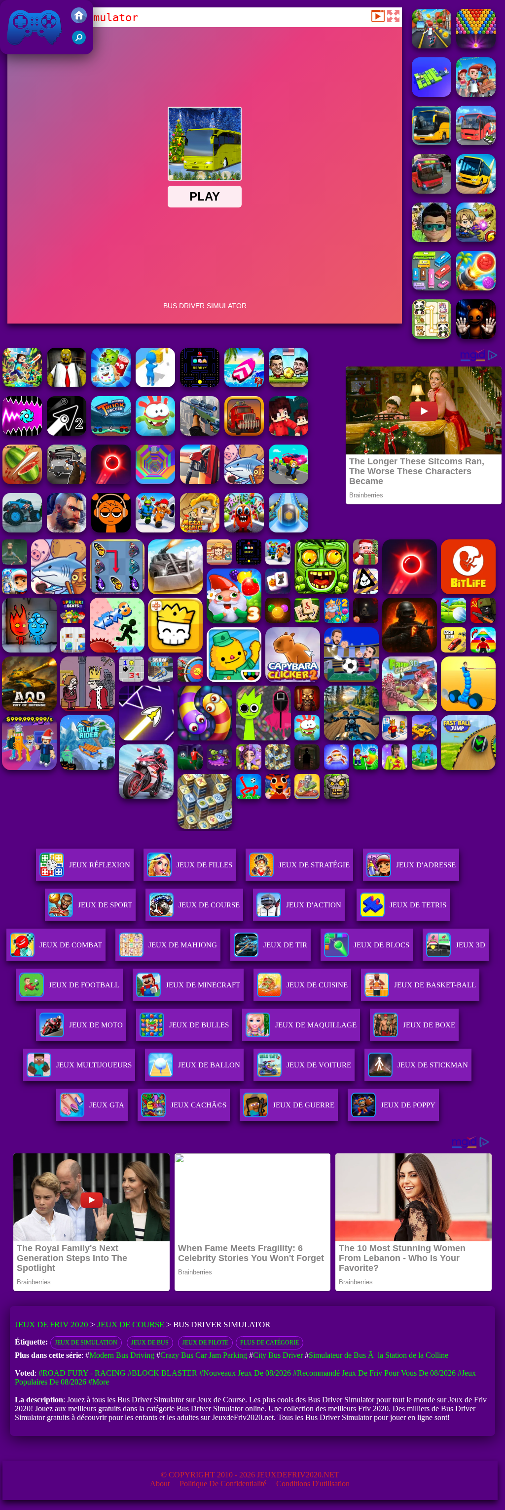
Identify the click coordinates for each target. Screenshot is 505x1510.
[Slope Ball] (288, 530)
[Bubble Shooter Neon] (111, 481)
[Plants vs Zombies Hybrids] (66, 481)
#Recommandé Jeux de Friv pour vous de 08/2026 (374, 1373)
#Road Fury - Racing (82, 1373)
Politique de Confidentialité (223, 1483)
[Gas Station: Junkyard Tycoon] (199, 481)
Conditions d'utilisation (313, 1483)
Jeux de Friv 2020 (51, 1324)
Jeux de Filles (204, 865)
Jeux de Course (209, 905)
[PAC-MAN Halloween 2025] (199, 384)
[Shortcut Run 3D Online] (155, 384)
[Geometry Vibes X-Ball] (22, 433)
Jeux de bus (150, 1342)
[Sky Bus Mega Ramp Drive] (476, 191)
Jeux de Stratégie (314, 865)
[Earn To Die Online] (244, 433)
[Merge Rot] (244, 481)
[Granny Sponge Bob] (66, 384)
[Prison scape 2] (155, 530)
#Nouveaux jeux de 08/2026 (245, 1373)
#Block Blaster (162, 1373)
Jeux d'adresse (426, 865)
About (160, 1483)
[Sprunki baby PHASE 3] (111, 530)
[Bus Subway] (431, 239)
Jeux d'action (313, 905)
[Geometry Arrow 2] (66, 433)
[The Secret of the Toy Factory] (476, 336)
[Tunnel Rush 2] (155, 481)
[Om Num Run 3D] (155, 433)
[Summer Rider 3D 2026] (244, 384)
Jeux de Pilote (205, 1342)
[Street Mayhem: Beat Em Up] (66, 530)
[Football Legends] (288, 384)
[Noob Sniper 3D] (199, 433)
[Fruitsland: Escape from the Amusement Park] (244, 530)
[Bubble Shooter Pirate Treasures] (476, 288)
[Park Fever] (431, 288)
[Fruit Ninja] (22, 481)
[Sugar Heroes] (111, 384)
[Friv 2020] (79, 20)
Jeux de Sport (105, 905)
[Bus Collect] (431, 94)
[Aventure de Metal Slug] (199, 530)
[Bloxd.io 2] (288, 433)
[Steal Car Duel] (288, 481)
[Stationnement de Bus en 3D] (431, 142)
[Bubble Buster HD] (476, 45)
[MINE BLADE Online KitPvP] (22, 384)
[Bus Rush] (431, 45)
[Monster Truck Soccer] (111, 433)
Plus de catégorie (269, 1342)
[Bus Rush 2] (476, 94)
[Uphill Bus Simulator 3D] (476, 142)
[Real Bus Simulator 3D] (431, 191)
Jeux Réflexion (99, 865)
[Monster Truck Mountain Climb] (22, 530)
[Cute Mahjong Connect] (431, 336)
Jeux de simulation (86, 1342)
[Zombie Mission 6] (476, 239)
